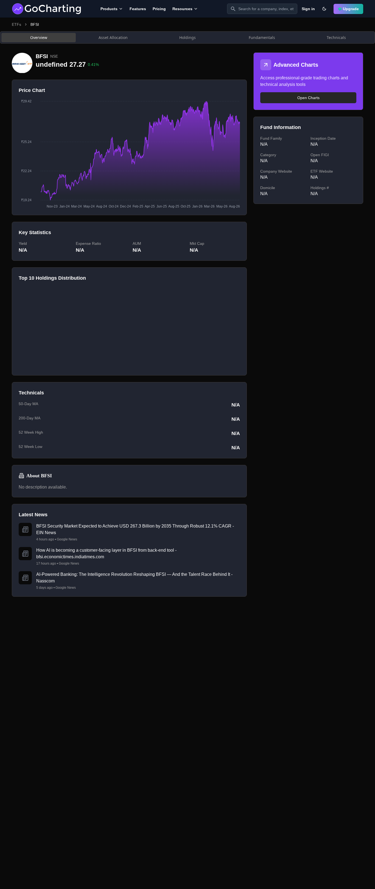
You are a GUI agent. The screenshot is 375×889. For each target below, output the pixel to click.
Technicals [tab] (336, 37)
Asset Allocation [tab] (113, 37)
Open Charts (308, 98)
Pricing (159, 9)
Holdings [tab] (187, 37)
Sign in (308, 9)
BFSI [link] (34, 24)
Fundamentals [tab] (262, 37)
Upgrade (351, 9)
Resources (182, 9)
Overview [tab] (38, 37)
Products (108, 9)
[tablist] (187, 37)
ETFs (16, 24)
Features (138, 9)
